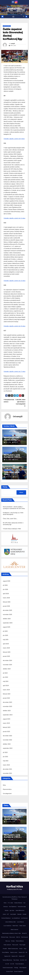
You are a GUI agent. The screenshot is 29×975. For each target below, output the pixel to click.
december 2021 (7, 769)
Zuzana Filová (9, 971)
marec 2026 (6, 597)
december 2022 (7, 735)
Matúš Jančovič (14, 929)
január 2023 (6, 731)
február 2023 (6, 727)
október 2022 (7, 744)
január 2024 (6, 698)
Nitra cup (7, 941)
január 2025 (6, 656)
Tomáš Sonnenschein (8, 967)
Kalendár (19, 914)
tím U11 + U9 (23, 960)
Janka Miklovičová (20, 910)
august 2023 (6, 719)
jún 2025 (5, 635)
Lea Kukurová (24, 918)
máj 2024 (5, 681)
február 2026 (6, 602)
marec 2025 (6, 648)
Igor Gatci (12, 910)
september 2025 (7, 623)
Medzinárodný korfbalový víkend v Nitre (11, 933)
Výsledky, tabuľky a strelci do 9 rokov (14, 138)
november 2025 (7, 614)
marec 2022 (6, 765)
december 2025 (7, 610)
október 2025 (7, 618)
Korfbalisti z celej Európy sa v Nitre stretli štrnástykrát (12, 457)
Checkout (5, 906)
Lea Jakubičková (16, 918)
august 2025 (6, 627)
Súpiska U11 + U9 (23, 952)
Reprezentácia (7, 789)
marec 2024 (6, 689)
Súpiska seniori (13, 952)
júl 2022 (5, 752)
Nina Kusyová (24, 937)
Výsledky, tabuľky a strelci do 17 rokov (14, 371)
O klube (13, 941)
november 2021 (7, 773)
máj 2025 (5, 639)
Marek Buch (15, 925)
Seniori (20, 948)
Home (5, 902)
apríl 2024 (6, 685)
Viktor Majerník (22, 967)
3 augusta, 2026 (10, 821)
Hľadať (21, 492)
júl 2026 (5, 585)
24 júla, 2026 (9, 839)
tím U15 (12, 963)
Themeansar (14, 899)
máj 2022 (5, 760)
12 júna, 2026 (9, 857)
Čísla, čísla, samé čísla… (11, 473)
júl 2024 (5, 673)
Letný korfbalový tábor (10, 921)
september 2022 (7, 748)
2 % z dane (10, 902)
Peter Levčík (15, 944)
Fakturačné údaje (22, 906)
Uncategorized (7, 435)
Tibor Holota (16, 960)
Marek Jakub (22, 925)
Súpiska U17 (22, 956)
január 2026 (6, 606)
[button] (23, 16)
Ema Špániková (12, 906)
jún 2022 (5, 756)
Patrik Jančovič (7, 944)
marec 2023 (6, 723)
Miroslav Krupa (4, 937)
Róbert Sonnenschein (13, 948)
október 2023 (7, 710)
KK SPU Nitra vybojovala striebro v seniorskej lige (13, 873)
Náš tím (18, 937)
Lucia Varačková (7, 925)
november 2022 (7, 740)
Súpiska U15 (14, 956)
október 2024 (7, 669)
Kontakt (24, 914)
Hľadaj (4, 487)
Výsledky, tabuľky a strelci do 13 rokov (14, 280)
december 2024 (7, 660)
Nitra (4, 785)
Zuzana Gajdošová (18, 971)
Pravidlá (5, 948)
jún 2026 (5, 589)
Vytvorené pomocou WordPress (10, 897)
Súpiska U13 (7, 956)
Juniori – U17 (6, 914)
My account (12, 937)
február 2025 (6, 652)
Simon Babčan (5, 952)
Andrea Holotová (18, 902)
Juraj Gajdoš (13, 914)
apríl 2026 (6, 593)
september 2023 (7, 714)
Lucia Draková (20, 921)
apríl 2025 (6, 643)
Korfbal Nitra (14, 8)
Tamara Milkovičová (7, 960)
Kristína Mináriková (6, 918)
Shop (25, 948)
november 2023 (7, 706)
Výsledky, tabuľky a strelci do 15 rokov (14, 326)
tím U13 (7, 963)
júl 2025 (5, 631)
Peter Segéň (22, 944)
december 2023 (7, 702)
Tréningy (16, 967)
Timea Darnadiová (19, 963)
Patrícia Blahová (20, 941)
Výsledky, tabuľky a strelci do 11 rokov (14, 218)
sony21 (13, 43)
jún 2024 (5, 677)
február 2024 (6, 694)
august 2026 (6, 581)
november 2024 (7, 664)
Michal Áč (24, 933)
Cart (24, 902)
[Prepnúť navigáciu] (13, 17)
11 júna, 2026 (9, 875)
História (6, 910)
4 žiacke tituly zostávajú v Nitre (12, 528)
